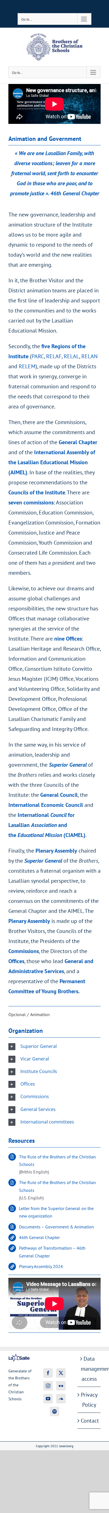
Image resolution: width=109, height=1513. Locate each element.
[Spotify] (54, 1411)
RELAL (71, 356)
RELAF (53, 356)
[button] (54, 1046)
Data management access (89, 1368)
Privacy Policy (89, 1399)
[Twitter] (61, 1373)
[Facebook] (48, 1373)
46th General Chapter (39, 1237)
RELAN (89, 356)
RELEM (27, 366)
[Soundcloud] (61, 1398)
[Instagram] (48, 1386)
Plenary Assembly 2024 (41, 1266)
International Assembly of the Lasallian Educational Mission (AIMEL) (51, 462)
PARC (38, 356)
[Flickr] (61, 1386)
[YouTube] (48, 1398)
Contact (89, 1420)
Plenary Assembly (29, 921)
